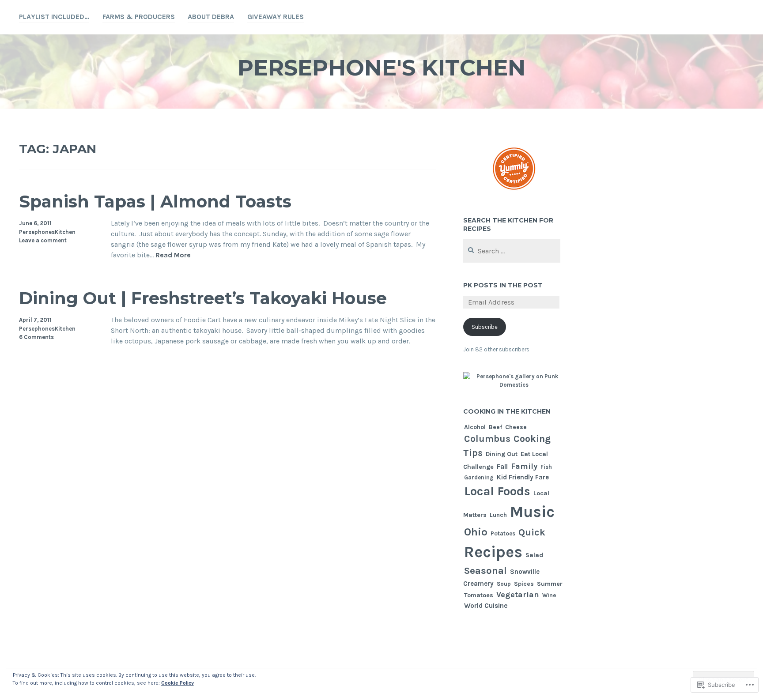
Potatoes (503, 533)
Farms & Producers (138, 16)
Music (532, 512)
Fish (546, 466)
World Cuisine (486, 606)
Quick (531, 532)
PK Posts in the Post (503, 285)
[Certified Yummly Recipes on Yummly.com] (513, 193)
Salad (534, 555)
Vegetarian (517, 594)
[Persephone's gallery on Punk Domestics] (514, 384)
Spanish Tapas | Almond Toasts (155, 201)
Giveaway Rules (275, 16)
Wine (549, 595)
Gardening (479, 477)
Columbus (487, 438)
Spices (524, 583)
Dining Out (501, 454)
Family (524, 466)
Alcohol (475, 427)
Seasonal (485, 570)
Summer (550, 584)
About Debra (211, 16)
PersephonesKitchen (47, 232)
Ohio (475, 531)
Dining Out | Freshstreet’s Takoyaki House (203, 298)
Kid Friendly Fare (523, 477)
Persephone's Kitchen (381, 67)
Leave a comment (43, 240)
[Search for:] (512, 251)
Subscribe (485, 327)
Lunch (498, 514)
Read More (173, 255)
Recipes (493, 552)
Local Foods (497, 491)
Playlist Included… (54, 16)
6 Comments (36, 337)
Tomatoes (478, 595)
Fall (502, 466)
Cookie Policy (177, 683)
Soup (504, 583)
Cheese (516, 426)
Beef (495, 426)
